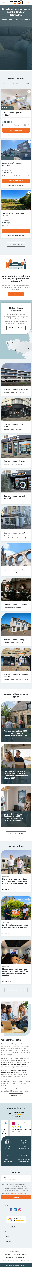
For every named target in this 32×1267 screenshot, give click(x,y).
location (13, 1065)
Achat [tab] (8, 23)
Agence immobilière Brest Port (12, 392)
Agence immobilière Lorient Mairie (14, 538)
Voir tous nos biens (16, 244)
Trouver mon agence (16, 327)
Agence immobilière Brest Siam (13, 429)
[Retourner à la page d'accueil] (16, 2)
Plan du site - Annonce (20, 1254)
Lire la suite (7, 738)
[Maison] (10, 34)
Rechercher (17, 60)
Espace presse (25, 1261)
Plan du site (6, 1254)
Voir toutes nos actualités (16, 990)
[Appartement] (10, 32)
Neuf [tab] (27, 83)
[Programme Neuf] (10, 36)
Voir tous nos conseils (16, 833)
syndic (3, 1067)
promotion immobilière (21, 1067)
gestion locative (21, 1065)
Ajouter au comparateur (16, 135)
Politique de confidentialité (10, 1261)
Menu (3, 2)
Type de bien (6, 28)
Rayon (5, 45)
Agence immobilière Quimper (12, 642)
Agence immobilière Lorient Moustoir (14, 501)
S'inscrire (16, 1197)
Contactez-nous (8, 1257)
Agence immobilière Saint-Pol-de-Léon (15, 679)
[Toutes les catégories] (10, 30)
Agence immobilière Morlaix (12, 573)
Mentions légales (21, 1257)
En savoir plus (16, 1095)
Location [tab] (23, 24)
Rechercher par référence (17, 65)
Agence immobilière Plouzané (12, 607)
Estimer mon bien (16, 294)
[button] (16, 1219)
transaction (5, 1065)
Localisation (6, 39)
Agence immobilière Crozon (12, 464)
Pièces (5, 52)
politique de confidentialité (18, 1193)
